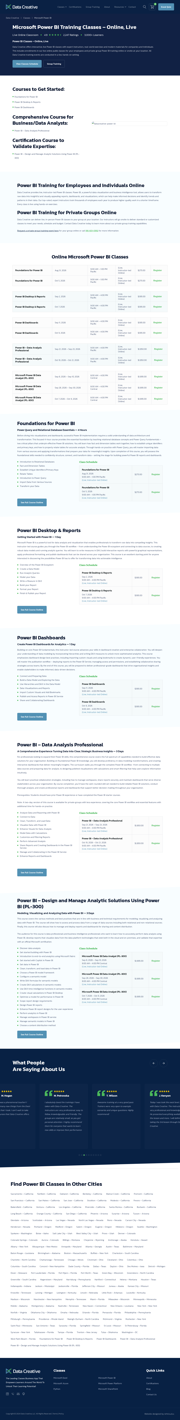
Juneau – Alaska (116, 1286)
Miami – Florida (97, 1299)
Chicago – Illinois (75, 1259)
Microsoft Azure (60, 1383)
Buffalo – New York (99, 1253)
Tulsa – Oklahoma (109, 1332)
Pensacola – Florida (112, 1312)
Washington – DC (130, 1332)
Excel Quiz (166, 6)
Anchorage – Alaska (117, 1240)
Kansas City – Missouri (138, 1286)
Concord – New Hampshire (52, 1266)
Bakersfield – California (21, 1207)
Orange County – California (49, 1213)
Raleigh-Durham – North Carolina (83, 1319)
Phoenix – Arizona (99, 1213)
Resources (119, 6)
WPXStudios (169, 1414)
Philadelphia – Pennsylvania (138, 1312)
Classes (60, 6)
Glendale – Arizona (20, 1220)
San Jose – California (73, 1200)
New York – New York (147, 1305)
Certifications (75, 6)
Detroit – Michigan (156, 1266)
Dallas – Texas (99, 1266)
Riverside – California (95, 1207)
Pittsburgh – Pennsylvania (23, 1319)
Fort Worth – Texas (89, 1272)
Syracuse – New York (20, 1332)
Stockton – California (96, 1200)
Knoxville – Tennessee (21, 1292)
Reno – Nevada (114, 1220)
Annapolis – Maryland (71, 1246)
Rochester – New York (136, 1319)
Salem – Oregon (83, 1226)
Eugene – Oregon (103, 1226)
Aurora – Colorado (50, 1240)
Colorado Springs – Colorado (24, 1240)
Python (56, 1388)
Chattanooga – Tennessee (52, 1259)
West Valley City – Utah (87, 1233)
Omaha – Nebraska (69, 1312)
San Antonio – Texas (45, 1325)
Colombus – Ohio (135, 1259)
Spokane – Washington (21, 1233)
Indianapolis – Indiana (21, 1286)
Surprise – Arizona (120, 1213)
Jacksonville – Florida (68, 1286)
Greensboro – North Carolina (140, 1272)
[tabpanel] (63, 1116)
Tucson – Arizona (141, 1213)
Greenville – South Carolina (23, 1279)
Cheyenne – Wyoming (94, 1240)
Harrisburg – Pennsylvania (78, 1279)
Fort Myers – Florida (68, 1272)
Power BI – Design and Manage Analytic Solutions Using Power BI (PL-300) (45, 1345)
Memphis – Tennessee (76, 1299)
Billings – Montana (71, 1240)
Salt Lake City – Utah (62, 1233)
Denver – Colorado (127, 1233)
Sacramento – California (22, 1193)
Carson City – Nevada (135, 1220)
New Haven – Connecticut (95, 1305)
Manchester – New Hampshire (48, 1299)
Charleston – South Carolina (125, 1253)
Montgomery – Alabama (42, 1305)
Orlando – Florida (90, 1312)
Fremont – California (143, 1193)
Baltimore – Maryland (133, 1246)
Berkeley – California (92, 1193)
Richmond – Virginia (112, 1319)
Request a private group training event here (38, 230)
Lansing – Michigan (44, 1292)
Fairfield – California (46, 1193)
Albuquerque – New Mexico (44, 1246)
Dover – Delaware (19, 1272)
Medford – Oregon (63, 1226)
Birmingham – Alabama (49, 1253)
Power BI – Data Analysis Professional (31, 130)
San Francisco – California (23, 1200)
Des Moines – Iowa (135, 1266)
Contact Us (151, 1394)
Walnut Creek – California (118, 1193)
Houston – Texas (148, 1279)
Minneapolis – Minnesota (144, 1299)
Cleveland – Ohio (115, 1259)
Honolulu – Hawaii (139, 1240)
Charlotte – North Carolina (23, 1259)
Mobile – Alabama (19, 1305)
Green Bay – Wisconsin (112, 1272)
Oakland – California (69, 1193)
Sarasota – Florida (67, 1325)
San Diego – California (76, 1213)
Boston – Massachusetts (75, 1253)
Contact (132, 6)
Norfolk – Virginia (19, 1312)
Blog (148, 1388)
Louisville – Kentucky (136, 1292)
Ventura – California (45, 1207)
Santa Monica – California (121, 1207)
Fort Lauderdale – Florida (43, 1272)
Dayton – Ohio (116, 1266)
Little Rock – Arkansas (112, 1292)
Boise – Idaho (42, 1233)
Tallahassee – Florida (44, 1332)
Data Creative (12, 17)
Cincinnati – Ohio (95, 1259)
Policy (61, 1413)
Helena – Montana (128, 1279)
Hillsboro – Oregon (124, 1226)
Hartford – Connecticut (105, 1279)
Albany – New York (19, 1246)
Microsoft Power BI (107, 1377)
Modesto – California (120, 1200)
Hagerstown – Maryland (51, 1279)
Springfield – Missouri (90, 1325)
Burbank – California (146, 1207)
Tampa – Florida (65, 1332)
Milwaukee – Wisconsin (118, 1299)
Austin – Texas (112, 1246)
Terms (55, 1413)
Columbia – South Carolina (23, 1266)
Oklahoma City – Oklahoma (44, 1312)
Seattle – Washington (147, 1226)
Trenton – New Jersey (87, 1332)
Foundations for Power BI (26, 96)
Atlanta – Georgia (93, 1246)
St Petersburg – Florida (136, 1325)
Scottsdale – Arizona (42, 1220)
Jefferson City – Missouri (93, 1286)
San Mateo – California (49, 1200)
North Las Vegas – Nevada (91, 1220)
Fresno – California (142, 1200)
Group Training (93, 6)
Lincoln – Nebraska (89, 1292)
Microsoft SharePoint (108, 1388)
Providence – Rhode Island (51, 1319)
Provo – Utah (108, 1233)
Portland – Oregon (42, 1226)
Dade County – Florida (78, 1266)
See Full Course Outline (32, 502)
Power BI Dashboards (24, 107)
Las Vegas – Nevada (65, 1220)
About (107, 6)
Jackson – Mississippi (44, 1286)
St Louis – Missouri (112, 1325)
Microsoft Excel (60, 1377)
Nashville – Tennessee (68, 1305)
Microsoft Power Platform (110, 1383)
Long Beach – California (22, 1213)
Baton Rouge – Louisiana (22, 1253)
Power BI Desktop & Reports (27, 102)
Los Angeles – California (70, 1207)
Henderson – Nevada (20, 1226)
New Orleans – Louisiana (122, 1305)
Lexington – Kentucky (66, 1292)
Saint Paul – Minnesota (21, 1325)
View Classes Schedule (27, 63)
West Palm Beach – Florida (23, 1338)
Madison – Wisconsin (20, 1299)
